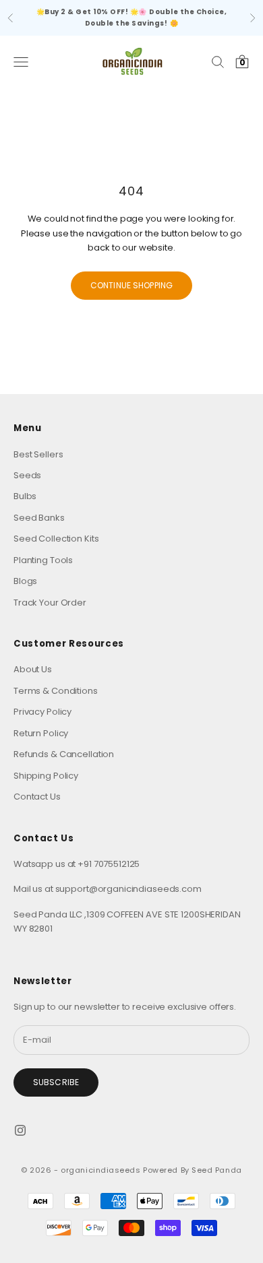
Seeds (27, 475)
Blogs (25, 581)
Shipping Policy (45, 775)
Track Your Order (49, 602)
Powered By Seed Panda (192, 1170)
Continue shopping (131, 285)
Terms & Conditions (55, 690)
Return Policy (40, 733)
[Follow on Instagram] (20, 1130)
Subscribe (56, 1082)
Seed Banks (39, 517)
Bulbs (24, 496)
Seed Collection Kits (55, 538)
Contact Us (37, 796)
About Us (32, 669)
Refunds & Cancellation (63, 754)
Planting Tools (43, 560)
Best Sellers (38, 454)
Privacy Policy (42, 711)
